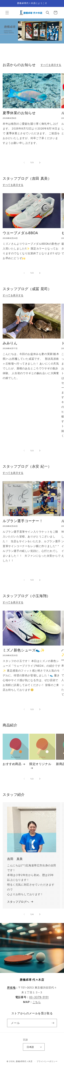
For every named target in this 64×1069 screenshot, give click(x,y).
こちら (37, 1002)
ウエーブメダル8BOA (20, 233)
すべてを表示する (51, 64)
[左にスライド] (24, 163)
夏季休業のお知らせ (19, 113)
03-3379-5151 (39, 997)
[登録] (53, 1023)
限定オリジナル (40, 764)
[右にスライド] (40, 163)
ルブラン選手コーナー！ (23, 521)
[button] (7, 13)
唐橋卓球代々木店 (24, 1061)
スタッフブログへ (18, 901)
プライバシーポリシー (47, 1061)
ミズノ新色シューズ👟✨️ (24, 650)
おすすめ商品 (12, 764)
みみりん (10, 343)
